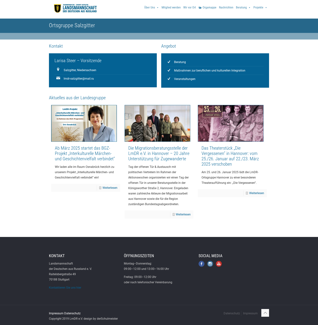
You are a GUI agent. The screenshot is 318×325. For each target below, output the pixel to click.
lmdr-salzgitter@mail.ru (79, 78)
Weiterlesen (110, 188)
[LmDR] (75, 8)
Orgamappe (209, 7)
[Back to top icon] (265, 313)
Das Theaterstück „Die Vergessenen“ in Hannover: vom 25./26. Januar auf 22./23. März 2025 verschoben (230, 156)
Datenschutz (72, 313)
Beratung (241, 7)
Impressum (56, 313)
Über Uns (149, 7)
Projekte (258, 7)
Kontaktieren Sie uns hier (65, 287)
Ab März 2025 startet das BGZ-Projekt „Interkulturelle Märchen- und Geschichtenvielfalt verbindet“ (85, 153)
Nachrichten (226, 7)
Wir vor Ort (189, 7)
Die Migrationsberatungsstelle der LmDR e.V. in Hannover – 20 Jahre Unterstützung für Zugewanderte (158, 153)
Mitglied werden (171, 7)
